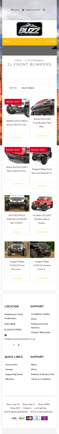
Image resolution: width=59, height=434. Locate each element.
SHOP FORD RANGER (41, 411)
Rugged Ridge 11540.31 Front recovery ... (17, 265)
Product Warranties (41, 332)
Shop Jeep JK (13, 404)
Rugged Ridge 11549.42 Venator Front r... (42, 265)
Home (17, 60)
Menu (7, 41)
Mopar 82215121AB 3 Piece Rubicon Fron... (17, 169)
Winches (9, 379)
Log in (16, 9)
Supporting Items (14, 374)
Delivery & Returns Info (42, 374)
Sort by (13, 87)
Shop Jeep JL (28, 404)
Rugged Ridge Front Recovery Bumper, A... (42, 171)
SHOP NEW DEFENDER (16, 411)
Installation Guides (40, 314)
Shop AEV (15, 408)
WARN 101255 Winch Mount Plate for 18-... (17, 122)
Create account (32, 9)
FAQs (34, 319)
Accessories (11, 364)
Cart (50, 41)
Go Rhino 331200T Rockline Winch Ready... (42, 219)
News (34, 364)
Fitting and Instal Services (39, 325)
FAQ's (34, 369)
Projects (27, 408)
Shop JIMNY (44, 404)
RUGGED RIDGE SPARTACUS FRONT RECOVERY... (16, 219)
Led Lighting (40, 408)
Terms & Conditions (41, 379)
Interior (9, 369)
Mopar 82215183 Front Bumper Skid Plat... (42, 123)
